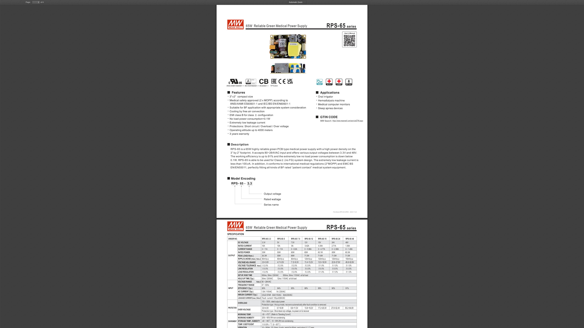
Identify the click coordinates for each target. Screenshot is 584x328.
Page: (28, 2)
